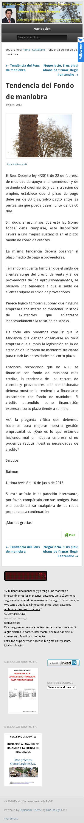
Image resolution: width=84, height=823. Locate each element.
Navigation (42, 29)
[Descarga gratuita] (23, 691)
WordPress (11, 818)
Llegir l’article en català (17, 164)
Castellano (38, 49)
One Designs (54, 810)
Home (26, 49)
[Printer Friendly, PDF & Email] (69, 534)
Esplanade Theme (31, 810)
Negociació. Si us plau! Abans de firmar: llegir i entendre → (60, 70)
